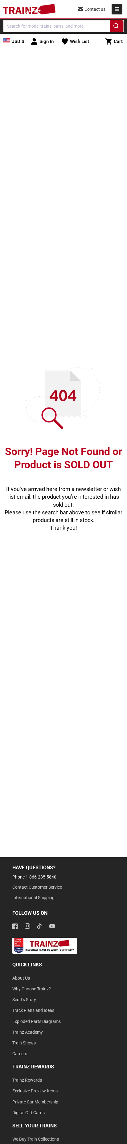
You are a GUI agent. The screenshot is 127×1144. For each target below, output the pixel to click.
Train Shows (24, 1042)
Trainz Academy (27, 1032)
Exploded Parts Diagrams (36, 1021)
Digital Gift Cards (28, 1112)
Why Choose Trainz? (31, 988)
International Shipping (33, 897)
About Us (21, 978)
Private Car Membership (35, 1101)
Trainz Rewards (27, 1080)
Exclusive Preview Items (35, 1090)
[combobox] (63, 26)
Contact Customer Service (37, 887)
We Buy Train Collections (35, 1139)
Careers (19, 1053)
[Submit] (117, 27)
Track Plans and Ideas (33, 1010)
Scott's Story (24, 999)
